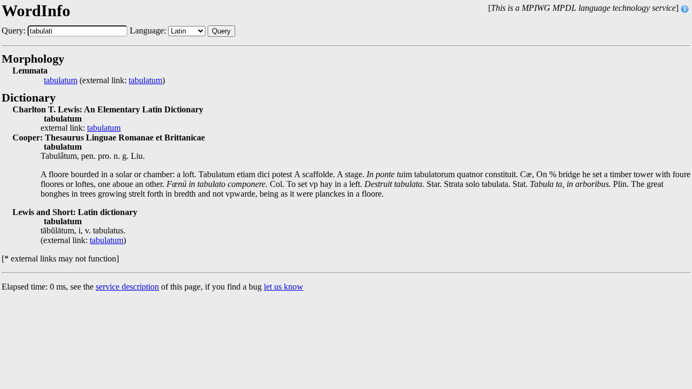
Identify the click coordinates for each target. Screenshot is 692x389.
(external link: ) (104, 80)
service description (127, 286)
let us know (283, 286)
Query (221, 31)
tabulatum (60, 80)
